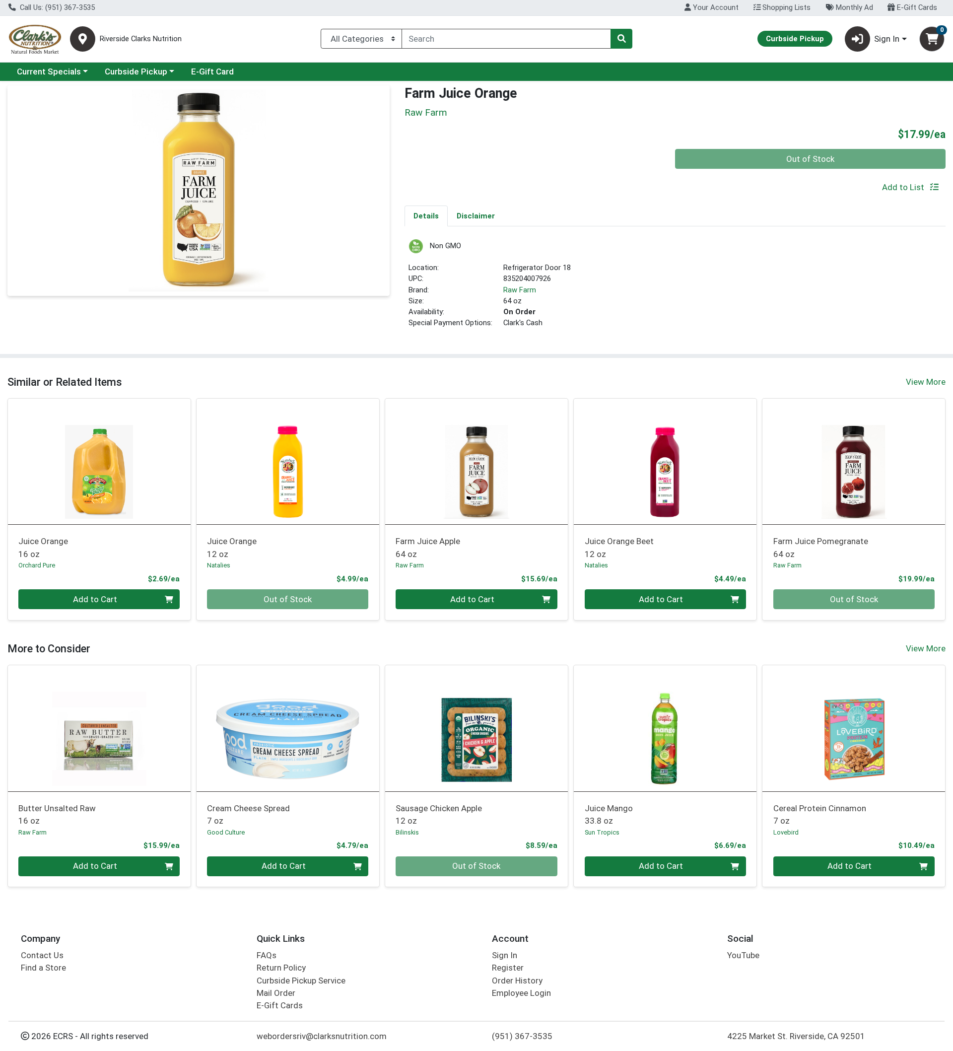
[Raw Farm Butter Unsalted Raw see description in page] (99, 728)
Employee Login (521, 993)
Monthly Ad (853, 7)
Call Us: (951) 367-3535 (56, 7)
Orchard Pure (36, 565)
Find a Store (43, 968)
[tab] (426, 215)
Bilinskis (407, 832)
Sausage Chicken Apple (439, 814)
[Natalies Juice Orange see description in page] (288, 461)
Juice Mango (609, 814)
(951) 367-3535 (522, 1036)
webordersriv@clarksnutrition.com (322, 1036)
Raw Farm (519, 289)
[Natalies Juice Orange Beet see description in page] (665, 461)
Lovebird (786, 832)
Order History (517, 980)
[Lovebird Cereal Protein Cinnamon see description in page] (854, 728)
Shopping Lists (785, 7)
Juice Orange (43, 547)
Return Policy (281, 968)
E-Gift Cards (916, 7)
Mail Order (276, 993)
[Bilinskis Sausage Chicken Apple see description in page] (476, 728)
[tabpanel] (675, 287)
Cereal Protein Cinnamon (819, 814)
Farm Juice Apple (428, 547)
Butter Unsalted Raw (57, 814)
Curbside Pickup (136, 71)
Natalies (218, 565)
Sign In (504, 955)
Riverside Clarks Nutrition (141, 39)
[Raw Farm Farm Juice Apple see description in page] (476, 461)
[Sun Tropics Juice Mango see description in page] (665, 728)
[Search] (621, 39)
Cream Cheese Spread (248, 814)
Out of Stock (810, 159)
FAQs (266, 955)
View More (926, 382)
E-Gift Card (212, 71)
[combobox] (506, 39)
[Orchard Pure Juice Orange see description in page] (99, 461)
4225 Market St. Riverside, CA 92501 (796, 1036)
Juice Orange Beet (619, 547)
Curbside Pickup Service (301, 980)
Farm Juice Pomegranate (820, 547)
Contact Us (42, 955)
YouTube (743, 955)
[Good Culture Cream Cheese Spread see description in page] (288, 728)
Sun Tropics (602, 832)
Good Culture (226, 832)
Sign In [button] (886, 39)
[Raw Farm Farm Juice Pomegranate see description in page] (854, 461)
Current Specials (49, 71)
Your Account (715, 7)
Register (508, 968)
